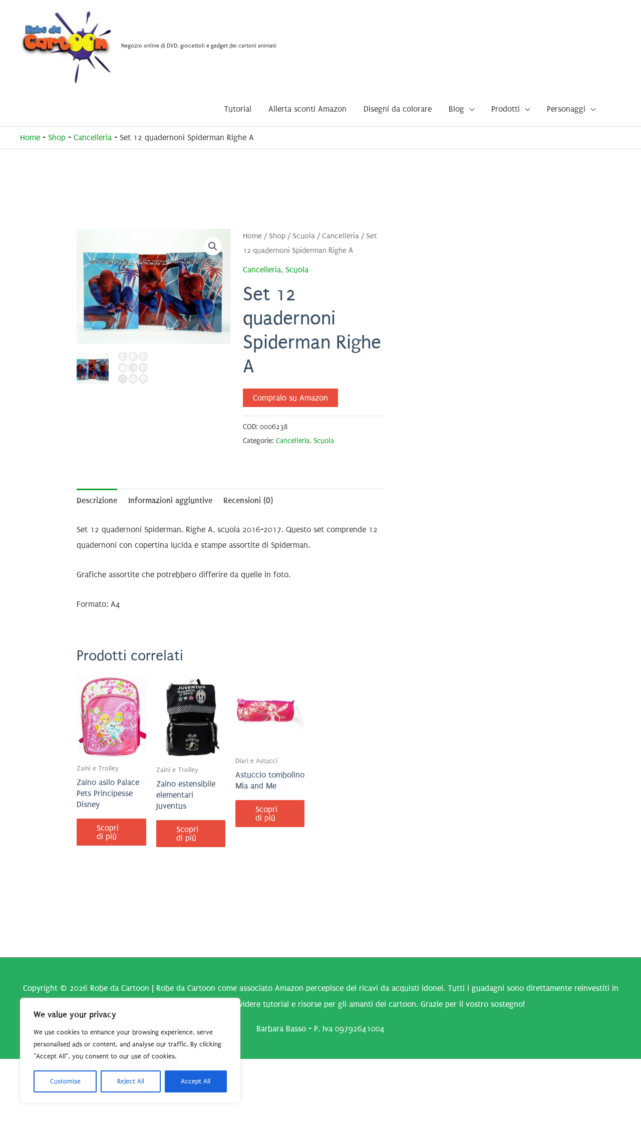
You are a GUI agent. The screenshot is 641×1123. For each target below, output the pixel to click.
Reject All (130, 1081)
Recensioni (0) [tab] (248, 500)
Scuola (303, 236)
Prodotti (505, 109)
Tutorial (237, 109)
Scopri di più (108, 832)
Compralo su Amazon (290, 398)
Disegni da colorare (398, 109)
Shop (57, 137)
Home (30, 137)
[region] (130, 1050)
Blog (456, 109)
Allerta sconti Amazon (307, 109)
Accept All (195, 1081)
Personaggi (566, 109)
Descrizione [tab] (97, 500)
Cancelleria (93, 137)
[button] (213, 246)
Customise (65, 1081)
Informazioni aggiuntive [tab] (170, 500)
